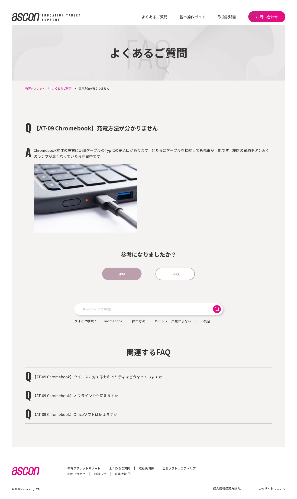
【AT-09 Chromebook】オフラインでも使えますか (75, 395)
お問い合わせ (267, 16)
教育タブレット (35, 88)
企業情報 (121, 474)
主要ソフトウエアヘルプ (179, 468)
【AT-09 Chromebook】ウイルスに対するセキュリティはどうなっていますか (97, 376)
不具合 (205, 321)
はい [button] (122, 274)
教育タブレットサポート (83, 468)
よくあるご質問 (155, 16)
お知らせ (100, 474)
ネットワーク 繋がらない (173, 321)
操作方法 (138, 321)
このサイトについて (271, 488)
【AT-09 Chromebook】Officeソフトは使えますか (75, 414)
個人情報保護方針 (225, 488)
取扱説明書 (227, 16)
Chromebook (112, 321)
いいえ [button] (175, 274)
